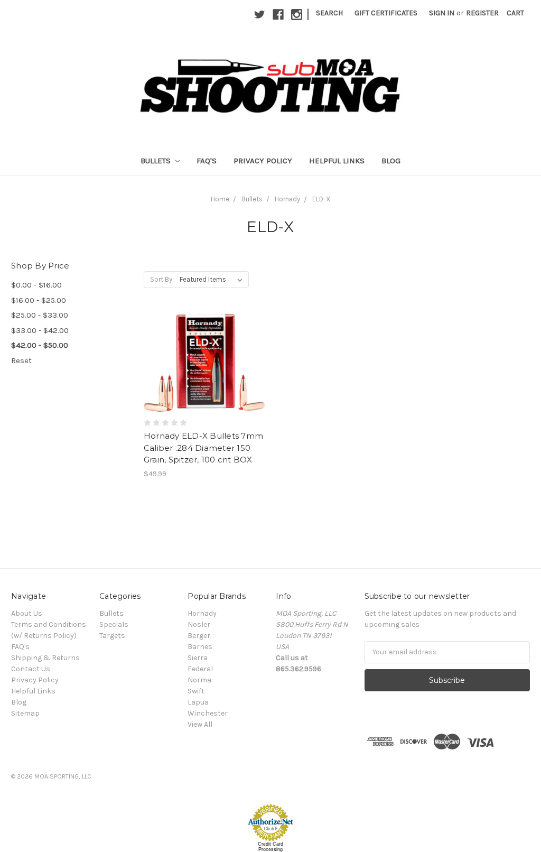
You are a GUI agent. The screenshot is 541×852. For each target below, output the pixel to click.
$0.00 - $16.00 (36, 285)
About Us (26, 613)
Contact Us (30, 668)
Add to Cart (204, 381)
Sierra (198, 657)
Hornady (287, 199)
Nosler (199, 624)
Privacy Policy (263, 160)
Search (329, 12)
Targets (112, 635)
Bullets (157, 160)
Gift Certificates (386, 12)
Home (220, 199)
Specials (113, 624)
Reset (21, 360)
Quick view (204, 344)
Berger (199, 635)
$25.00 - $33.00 (39, 315)
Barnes (200, 646)
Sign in (441, 12)
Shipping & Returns (45, 657)
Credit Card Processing (270, 846)
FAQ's (207, 160)
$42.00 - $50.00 (39, 345)
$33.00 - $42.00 (40, 330)
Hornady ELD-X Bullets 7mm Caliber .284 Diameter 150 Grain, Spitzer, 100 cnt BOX (203, 448)
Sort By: (162, 279)
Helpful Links (337, 160)
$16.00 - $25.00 (38, 300)
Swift (196, 691)
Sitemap (25, 713)
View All (200, 724)
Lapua (198, 702)
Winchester (208, 713)
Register (482, 12)
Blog (390, 160)
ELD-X (321, 199)
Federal (200, 668)
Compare (200, 363)
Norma (199, 679)
